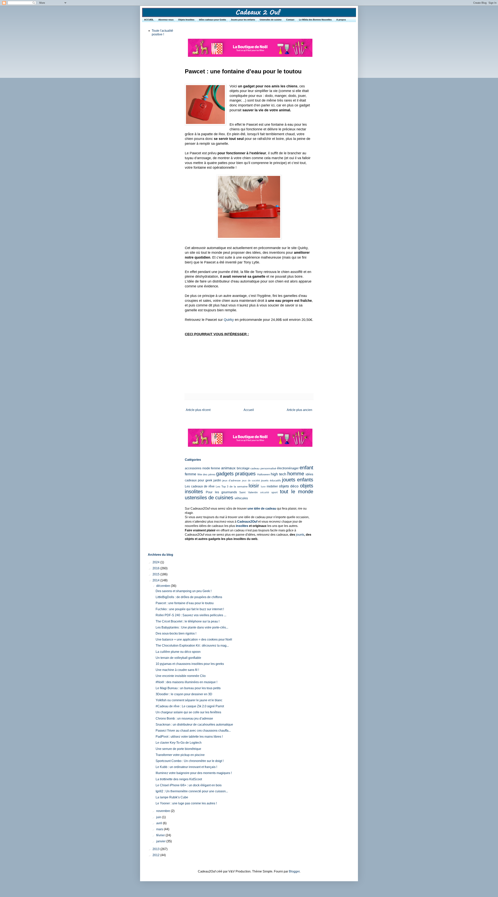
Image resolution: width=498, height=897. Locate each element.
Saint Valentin (248, 492)
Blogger (294, 871)
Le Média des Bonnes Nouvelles (315, 19)
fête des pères (206, 474)
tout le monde (296, 491)
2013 (156, 849)
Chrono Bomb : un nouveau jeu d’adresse (184, 718)
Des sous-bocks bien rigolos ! (176, 633)
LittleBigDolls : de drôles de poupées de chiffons (189, 597)
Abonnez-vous (166, 19)
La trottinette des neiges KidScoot (179, 779)
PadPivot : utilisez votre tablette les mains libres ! (189, 736)
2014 (156, 580)
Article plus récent (198, 410)
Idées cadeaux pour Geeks (212, 19)
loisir (254, 485)
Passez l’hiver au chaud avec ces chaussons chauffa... (193, 730)
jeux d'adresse (231, 480)
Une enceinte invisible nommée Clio (181, 676)
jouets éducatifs (271, 480)
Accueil (249, 410)
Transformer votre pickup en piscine (180, 755)
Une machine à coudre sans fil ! (177, 669)
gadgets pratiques (236, 473)
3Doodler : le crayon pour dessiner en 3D (184, 694)
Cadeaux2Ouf (247, 521)
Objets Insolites (186, 19)
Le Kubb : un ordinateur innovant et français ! (186, 767)
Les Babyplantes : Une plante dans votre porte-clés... (192, 627)
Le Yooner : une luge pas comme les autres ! (186, 803)
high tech (278, 474)
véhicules (241, 498)
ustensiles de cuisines (209, 497)
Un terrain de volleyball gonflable (178, 657)
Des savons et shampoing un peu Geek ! (183, 591)
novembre (163, 811)
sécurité (264, 492)
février (161, 835)
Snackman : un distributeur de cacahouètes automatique (194, 724)
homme (295, 473)
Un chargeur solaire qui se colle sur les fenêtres (188, 712)
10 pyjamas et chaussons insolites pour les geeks (190, 663)
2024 (156, 562)
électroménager (288, 468)
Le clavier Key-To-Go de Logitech (179, 742)
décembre (163, 585)
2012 (156, 855)
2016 (156, 568)
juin (159, 817)
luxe (263, 486)
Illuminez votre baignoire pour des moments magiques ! (194, 773)
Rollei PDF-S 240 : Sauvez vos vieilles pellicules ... (191, 615)
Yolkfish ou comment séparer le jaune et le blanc (189, 700)
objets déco (289, 486)
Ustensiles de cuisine (270, 19)
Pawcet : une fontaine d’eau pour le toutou (185, 603)
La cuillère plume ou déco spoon (178, 651)
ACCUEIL (149, 19)
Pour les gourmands (221, 492)
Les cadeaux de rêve (200, 486)
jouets (300, 534)
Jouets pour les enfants (243, 19)
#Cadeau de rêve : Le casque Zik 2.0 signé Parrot (190, 706)
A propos (341, 19)
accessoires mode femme (202, 468)
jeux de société (251, 480)
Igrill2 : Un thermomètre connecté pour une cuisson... (192, 791)
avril (159, 823)
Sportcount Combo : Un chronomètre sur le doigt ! (190, 761)
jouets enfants (297, 479)
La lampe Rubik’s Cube (172, 797)
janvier (161, 841)
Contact (290, 19)
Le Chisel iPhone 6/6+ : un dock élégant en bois (189, 785)
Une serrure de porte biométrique (178, 748)
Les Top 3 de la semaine (232, 486)
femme (190, 474)
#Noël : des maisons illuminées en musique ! (186, 682)
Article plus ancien (299, 410)
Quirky (229, 320)
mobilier (272, 486)
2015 (156, 574)
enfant (306, 467)
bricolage (243, 468)
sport (274, 492)
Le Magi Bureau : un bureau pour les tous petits (188, 688)
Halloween (263, 474)
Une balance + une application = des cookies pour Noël (194, 639)
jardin (217, 480)
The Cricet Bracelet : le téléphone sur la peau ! (187, 621)
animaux (228, 468)
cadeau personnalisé (263, 468)
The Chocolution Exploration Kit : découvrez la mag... (192, 645)
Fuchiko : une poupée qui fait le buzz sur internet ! (190, 609)
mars (160, 829)
